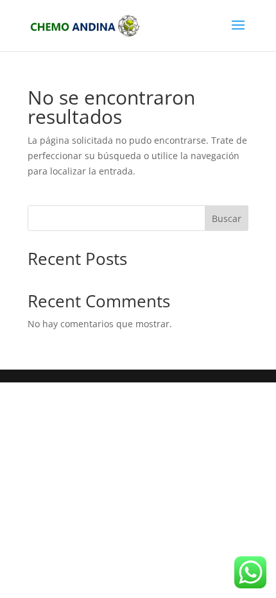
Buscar (226, 218)
